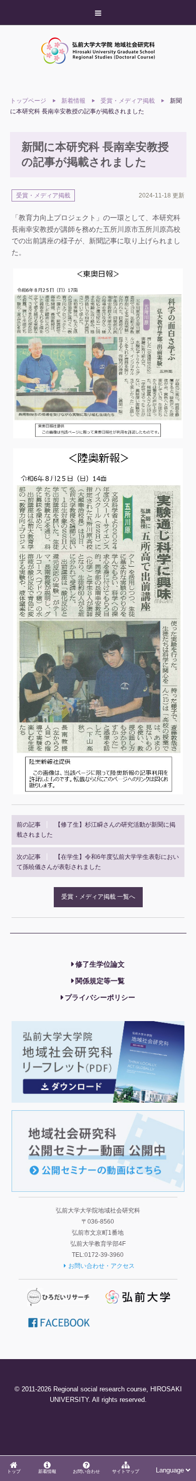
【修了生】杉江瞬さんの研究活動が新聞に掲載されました (96, 829)
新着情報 (47, 1471)
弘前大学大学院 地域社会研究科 (98, 50)
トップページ (28, 100)
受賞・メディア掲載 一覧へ (98, 896)
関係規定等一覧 (100, 981)
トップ (14, 1471)
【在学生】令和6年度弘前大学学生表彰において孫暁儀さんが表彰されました (98, 861)
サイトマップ (125, 1471)
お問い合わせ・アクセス (101, 1265)
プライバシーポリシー (100, 997)
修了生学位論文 (100, 964)
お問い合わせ (86, 1471)
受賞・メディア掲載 (128, 100)
